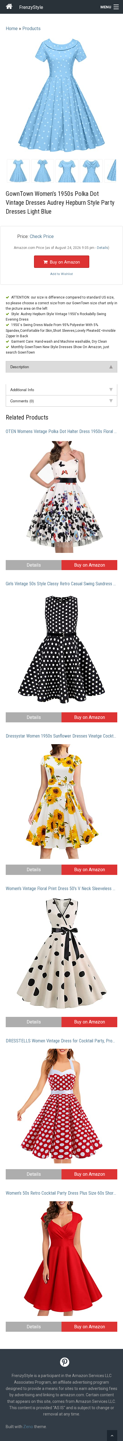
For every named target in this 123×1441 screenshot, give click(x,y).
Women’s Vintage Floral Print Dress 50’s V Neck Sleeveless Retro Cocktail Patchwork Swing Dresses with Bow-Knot (61, 888)
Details (34, 565)
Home (12, 28)
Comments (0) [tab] (22, 400)
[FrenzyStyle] (9, 7)
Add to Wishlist (61, 274)
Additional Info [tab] (22, 389)
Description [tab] (19, 366)
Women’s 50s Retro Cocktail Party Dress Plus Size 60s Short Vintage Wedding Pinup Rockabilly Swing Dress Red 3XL (61, 1193)
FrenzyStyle (31, 7)
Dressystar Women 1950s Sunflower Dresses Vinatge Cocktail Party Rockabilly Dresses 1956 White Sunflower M (61, 736)
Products (31, 28)
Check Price (42, 236)
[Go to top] (112, 1435)
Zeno (28, 1426)
